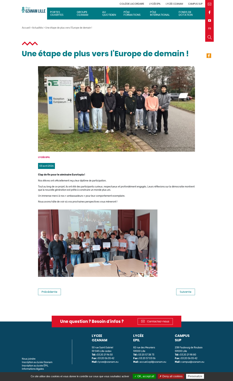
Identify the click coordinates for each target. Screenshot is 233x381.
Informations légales (33, 368)
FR (209, 28)
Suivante (185, 292)
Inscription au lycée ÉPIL (35, 365)
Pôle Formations (132, 13)
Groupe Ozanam (82, 13)
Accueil (26, 27)
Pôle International (160, 13)
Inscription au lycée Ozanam (37, 362)
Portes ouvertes (56, 13)
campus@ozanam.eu (192, 361)
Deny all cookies (172, 376)
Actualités (37, 27)
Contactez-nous (157, 321)
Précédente (49, 292)
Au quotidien (109, 13)
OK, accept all (145, 376)
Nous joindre (28, 358)
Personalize (195, 376)
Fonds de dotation (186, 13)
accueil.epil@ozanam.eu (153, 361)
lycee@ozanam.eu (108, 361)
